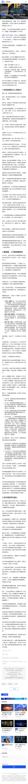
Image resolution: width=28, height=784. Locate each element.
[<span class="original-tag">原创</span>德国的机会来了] (7, 739)
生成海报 (5, 694)
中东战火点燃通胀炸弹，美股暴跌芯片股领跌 (20, 714)
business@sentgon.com (14, 672)
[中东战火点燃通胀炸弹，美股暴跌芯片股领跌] (20, 707)
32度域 (20, 677)
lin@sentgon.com (14, 676)
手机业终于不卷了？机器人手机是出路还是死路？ (20, 729)
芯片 (10, 25)
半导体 (6, 35)
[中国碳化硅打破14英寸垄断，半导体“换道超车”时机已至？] (7, 707)
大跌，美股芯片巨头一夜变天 (20, 745)
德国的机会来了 (7, 745)
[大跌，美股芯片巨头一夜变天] (20, 739)
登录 (3, 764)
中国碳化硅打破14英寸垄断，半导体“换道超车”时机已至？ (7, 714)
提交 (14, 766)
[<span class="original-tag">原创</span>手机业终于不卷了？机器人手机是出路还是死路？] (20, 723)
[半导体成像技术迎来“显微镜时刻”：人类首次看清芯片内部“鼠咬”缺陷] (7, 723)
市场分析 (10, 684)
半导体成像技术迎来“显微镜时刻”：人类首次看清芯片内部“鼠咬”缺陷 (7, 729)
